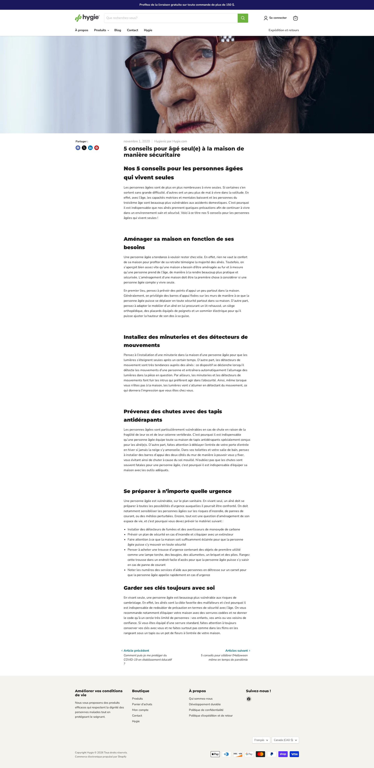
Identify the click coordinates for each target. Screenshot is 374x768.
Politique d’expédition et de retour (211, 716)
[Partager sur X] (84, 147)
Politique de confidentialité (206, 710)
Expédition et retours (284, 30)
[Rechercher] (243, 18)
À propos (81, 30)
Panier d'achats (142, 704)
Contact (132, 30)
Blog (117, 30)
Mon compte (140, 710)
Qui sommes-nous (201, 699)
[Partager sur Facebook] (78, 147)
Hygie (148, 30)
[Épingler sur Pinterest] (96, 147)
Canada (283, 740)
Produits (100, 30)
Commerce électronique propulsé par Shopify (100, 756)
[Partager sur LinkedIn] (90, 147)
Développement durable (205, 704)
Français (259, 740)
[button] (276, 18)
